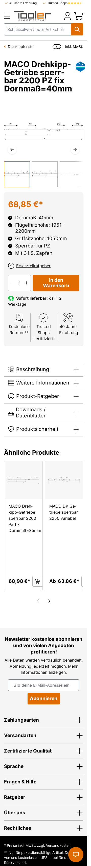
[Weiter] (75, 150)
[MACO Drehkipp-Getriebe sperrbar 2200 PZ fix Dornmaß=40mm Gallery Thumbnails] (43, 174)
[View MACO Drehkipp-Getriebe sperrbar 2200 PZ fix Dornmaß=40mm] (17, 174)
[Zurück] (12, 150)
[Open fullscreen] (43, 131)
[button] (43, 720)
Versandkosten (58, 845)
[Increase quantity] (26, 283)
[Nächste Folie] (49, 600)
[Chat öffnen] (75, 854)
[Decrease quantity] (12, 283)
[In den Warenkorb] (37, 581)
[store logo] (32, 16)
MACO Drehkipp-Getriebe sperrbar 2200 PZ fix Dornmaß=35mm (25, 518)
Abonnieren (43, 698)
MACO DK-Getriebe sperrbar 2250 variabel (63, 512)
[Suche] (77, 29)
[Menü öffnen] (7, 16)
